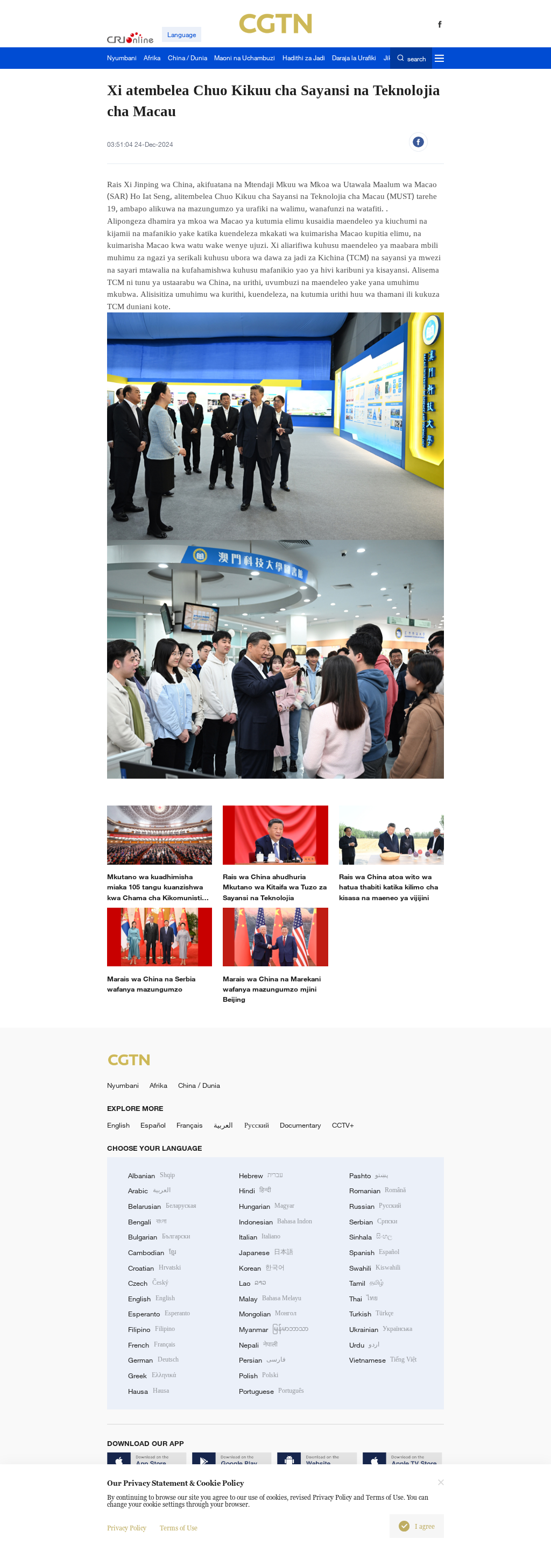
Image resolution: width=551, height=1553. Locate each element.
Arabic (149, 1190)
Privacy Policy (126, 1528)
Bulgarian (158, 1237)
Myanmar (273, 1329)
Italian (259, 1237)
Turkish (371, 1313)
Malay (270, 1298)
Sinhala (370, 1237)
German (153, 1360)
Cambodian (151, 1252)
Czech (148, 1283)
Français (189, 1125)
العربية (223, 1125)
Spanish (374, 1252)
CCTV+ (343, 1125)
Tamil (366, 1283)
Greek (151, 1375)
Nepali (258, 1345)
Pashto (368, 1175)
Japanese (266, 1252)
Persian (262, 1360)
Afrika (158, 1085)
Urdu (364, 1345)
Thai (363, 1298)
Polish (258, 1375)
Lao (252, 1283)
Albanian (151, 1175)
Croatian (154, 1268)
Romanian (377, 1190)
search (416, 58)
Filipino (151, 1329)
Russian (375, 1206)
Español (153, 1125)
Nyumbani (123, 1085)
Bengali (147, 1221)
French (151, 1345)
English (118, 1125)
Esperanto (158, 1313)
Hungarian (266, 1206)
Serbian (373, 1221)
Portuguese (271, 1391)
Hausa (148, 1391)
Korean (262, 1268)
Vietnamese (382, 1360)
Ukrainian (380, 1329)
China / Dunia (199, 1085)
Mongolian (267, 1313)
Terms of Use (178, 1528)
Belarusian (162, 1206)
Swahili (374, 1268)
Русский (256, 1125)
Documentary (300, 1125)
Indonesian (276, 1221)
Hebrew (261, 1175)
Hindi (255, 1190)
